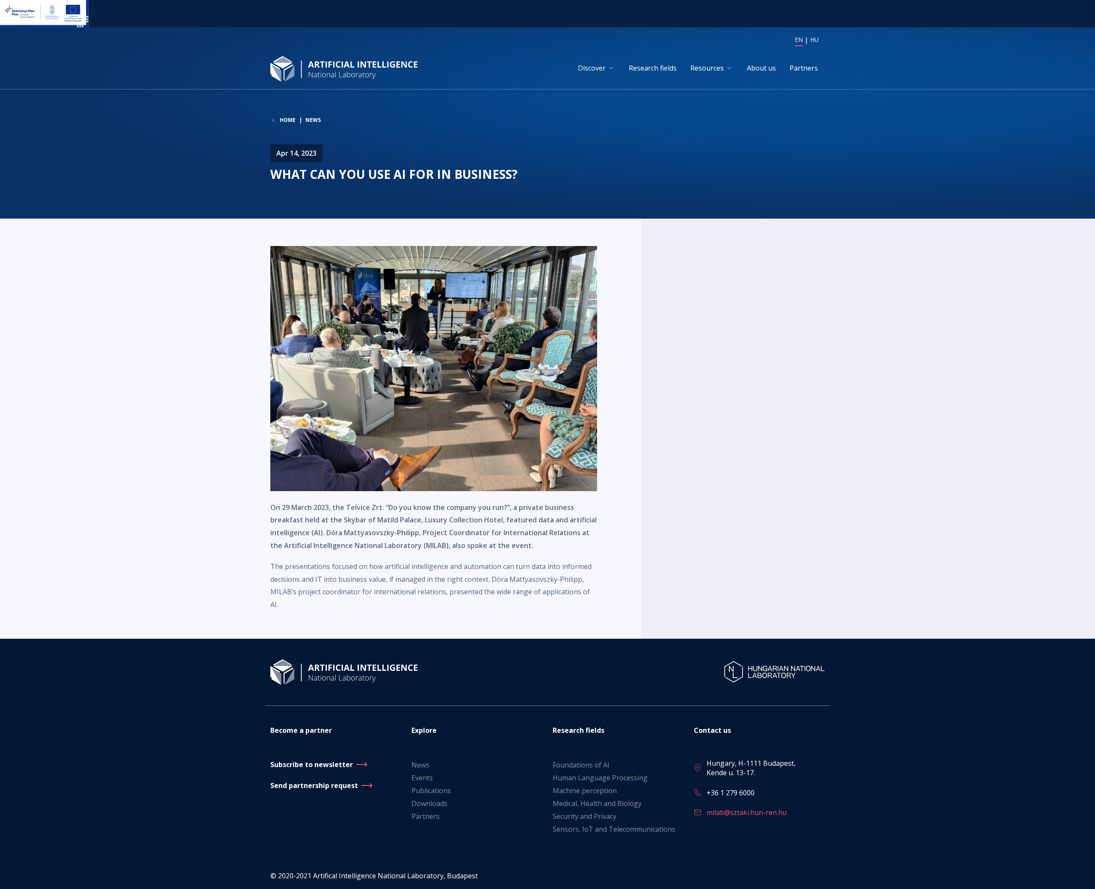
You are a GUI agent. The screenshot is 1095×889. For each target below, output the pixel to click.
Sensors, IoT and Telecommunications (614, 829)
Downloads (429, 803)
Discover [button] (592, 68)
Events (422, 777)
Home (288, 120)
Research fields (653, 68)
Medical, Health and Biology (597, 803)
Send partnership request (314, 785)
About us (761, 68)
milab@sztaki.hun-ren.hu (747, 812)
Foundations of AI (581, 765)
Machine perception (585, 790)
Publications (431, 790)
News (313, 120)
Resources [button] (707, 68)
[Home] (345, 68)
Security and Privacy (584, 816)
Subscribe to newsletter (311, 764)
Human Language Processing (600, 777)
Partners (804, 68)
